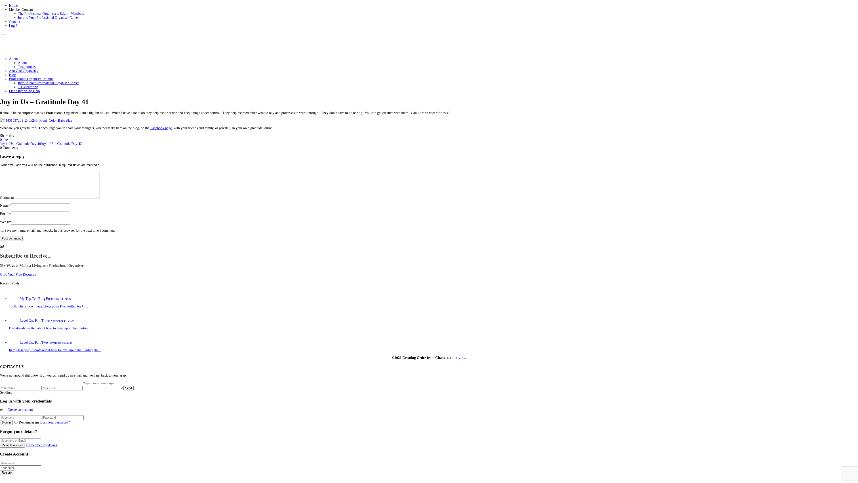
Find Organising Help (24, 91)
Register (7, 472)
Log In (14, 26)
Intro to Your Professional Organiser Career (48, 17)
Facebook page (161, 128)
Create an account (20, 409)
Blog (12, 75)
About (13, 59)
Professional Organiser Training (31, 79)
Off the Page (460, 358)
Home (13, 5)
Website (5, 222)
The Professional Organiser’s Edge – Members (51, 13)
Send (128, 388)
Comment (7, 197)
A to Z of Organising (23, 71)
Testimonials (27, 67)
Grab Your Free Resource (18, 274)
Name (4, 205)
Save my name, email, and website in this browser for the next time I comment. (60, 230)
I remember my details (41, 445)
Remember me (29, 422)
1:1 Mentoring (28, 87)
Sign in (6, 422)
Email (4, 214)
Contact (14, 21)
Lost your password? (55, 422)
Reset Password (12, 445)
